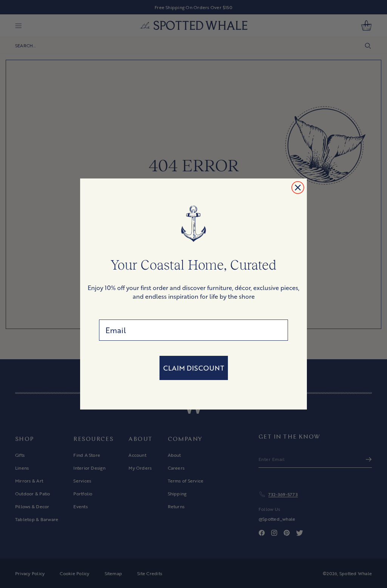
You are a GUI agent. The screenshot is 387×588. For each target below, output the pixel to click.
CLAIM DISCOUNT (193, 368)
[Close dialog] (298, 188)
